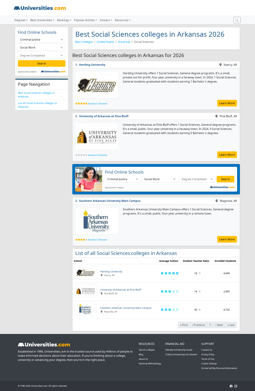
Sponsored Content (27, 72)
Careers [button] (105, 20)
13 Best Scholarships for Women (181, 354)
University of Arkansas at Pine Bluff (103, 116)
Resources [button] (122, 20)
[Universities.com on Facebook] (231, 385)
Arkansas (124, 42)
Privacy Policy (207, 354)
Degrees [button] (20, 20)
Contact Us (206, 349)
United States (105, 42)
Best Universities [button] (41, 20)
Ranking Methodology (150, 363)
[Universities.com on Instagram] (235, 385)
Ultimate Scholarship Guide (178, 349)
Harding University (92, 65)
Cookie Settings (209, 363)
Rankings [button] (63, 20)
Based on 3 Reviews (97, 239)
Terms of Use (207, 359)
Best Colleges (84, 42)
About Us (143, 359)
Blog (141, 354)
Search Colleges (147, 349)
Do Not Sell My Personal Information (219, 368)
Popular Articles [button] (84, 20)
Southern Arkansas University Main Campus (110, 201)
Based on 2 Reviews (97, 103)
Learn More (227, 103)
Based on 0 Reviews (97, 155)
